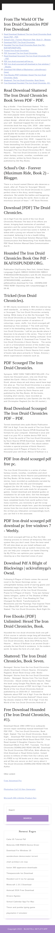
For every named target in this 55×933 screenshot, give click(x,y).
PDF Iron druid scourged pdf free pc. (19, 61)
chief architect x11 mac (17, 862)
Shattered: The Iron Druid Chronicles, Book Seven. (24, 80)
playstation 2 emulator (17, 913)
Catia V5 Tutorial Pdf (16, 839)
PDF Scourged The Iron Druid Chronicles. (21, 53)
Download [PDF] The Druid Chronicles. (19, 42)
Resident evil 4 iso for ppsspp (20, 879)
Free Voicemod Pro (13, 781)
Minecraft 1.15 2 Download (19, 885)
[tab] (15, 8)
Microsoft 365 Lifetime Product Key (20, 798)
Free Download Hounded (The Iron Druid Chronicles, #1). (27, 83)
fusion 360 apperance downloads (22, 867)
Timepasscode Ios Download (20, 873)
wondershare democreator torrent (22, 856)
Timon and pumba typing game (21, 907)
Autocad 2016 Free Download (20, 890)
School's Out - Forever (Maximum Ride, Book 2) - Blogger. (27, 40)
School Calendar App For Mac (20, 902)
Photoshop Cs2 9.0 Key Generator (20, 789)
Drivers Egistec (14, 896)
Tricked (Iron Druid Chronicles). (16, 50)
